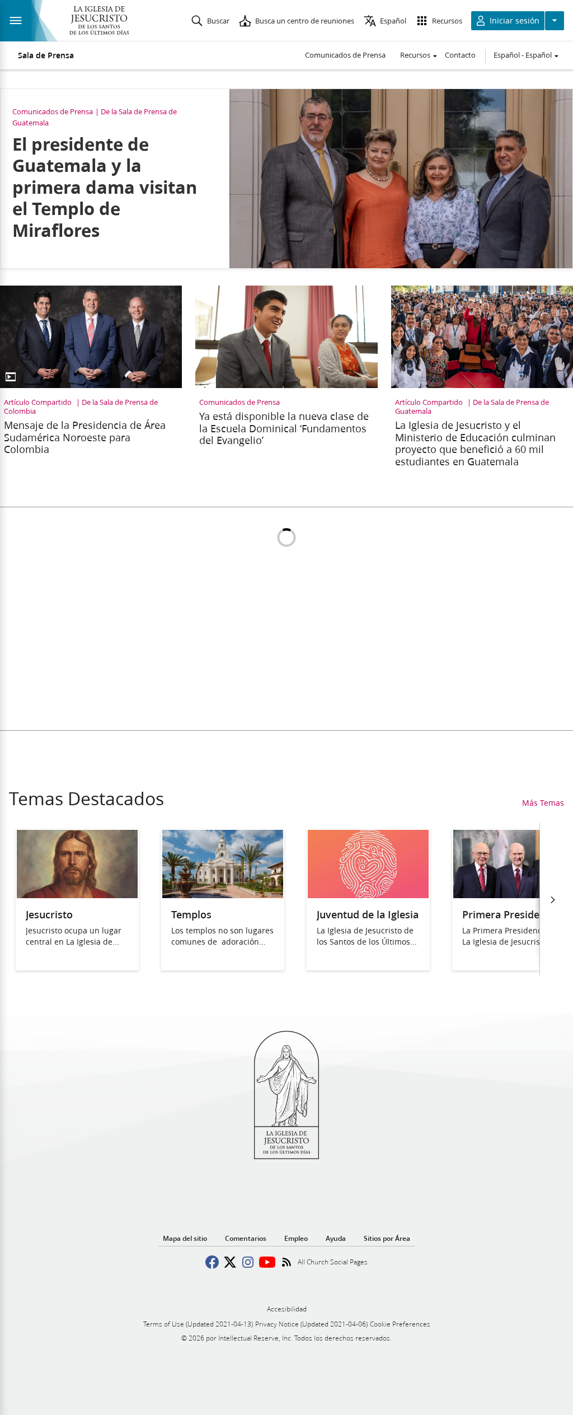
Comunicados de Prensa (345, 55)
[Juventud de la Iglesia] (368, 894)
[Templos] (222, 894)
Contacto (460, 55)
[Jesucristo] (77, 894)
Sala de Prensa (46, 55)
